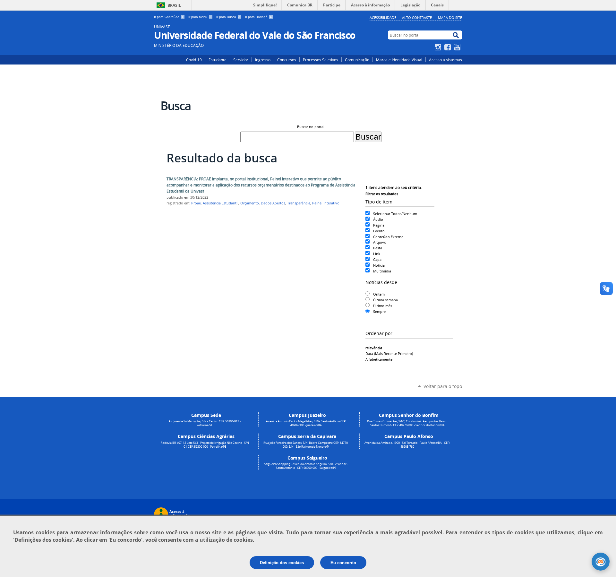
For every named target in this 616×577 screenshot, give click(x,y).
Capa (377, 259)
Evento (379, 230)
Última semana (385, 299)
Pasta (377, 247)
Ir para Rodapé (258, 17)
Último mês (382, 305)
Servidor (240, 59)
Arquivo (379, 242)
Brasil (174, 5)
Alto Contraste (417, 17)
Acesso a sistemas (445, 59)
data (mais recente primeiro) (389, 353)
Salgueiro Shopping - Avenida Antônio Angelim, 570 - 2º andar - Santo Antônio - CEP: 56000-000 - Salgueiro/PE (306, 466)
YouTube (458, 47)
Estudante (218, 59)
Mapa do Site (450, 17)
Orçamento (249, 203)
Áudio (378, 219)
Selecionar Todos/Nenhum (395, 213)
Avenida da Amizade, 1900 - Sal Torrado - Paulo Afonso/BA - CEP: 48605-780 (407, 445)
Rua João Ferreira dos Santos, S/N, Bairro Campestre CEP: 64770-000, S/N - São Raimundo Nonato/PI (306, 445)
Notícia (379, 265)
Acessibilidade (383, 17)
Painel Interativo (325, 203)
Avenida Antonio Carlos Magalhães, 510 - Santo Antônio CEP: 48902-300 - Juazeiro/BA (306, 423)
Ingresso (262, 59)
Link (376, 253)
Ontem (379, 294)
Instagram (439, 47)
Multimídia (382, 271)
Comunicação (357, 59)
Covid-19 (194, 59)
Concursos (286, 59)
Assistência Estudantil (220, 203)
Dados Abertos (273, 203)
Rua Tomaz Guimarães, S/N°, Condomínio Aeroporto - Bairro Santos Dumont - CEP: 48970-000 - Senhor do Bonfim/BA (407, 423)
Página (378, 225)
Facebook (448, 47)
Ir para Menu (199, 17)
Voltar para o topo (443, 386)
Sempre (379, 311)
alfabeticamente (378, 359)
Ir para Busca (228, 17)
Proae (196, 203)
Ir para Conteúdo (169, 17)
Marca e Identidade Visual (399, 59)
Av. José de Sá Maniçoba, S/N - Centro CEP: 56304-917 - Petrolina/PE (205, 423)
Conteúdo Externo (388, 236)
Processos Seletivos (320, 59)
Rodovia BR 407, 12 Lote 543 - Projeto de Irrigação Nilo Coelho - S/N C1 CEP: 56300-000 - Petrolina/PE (205, 445)
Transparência (298, 203)
